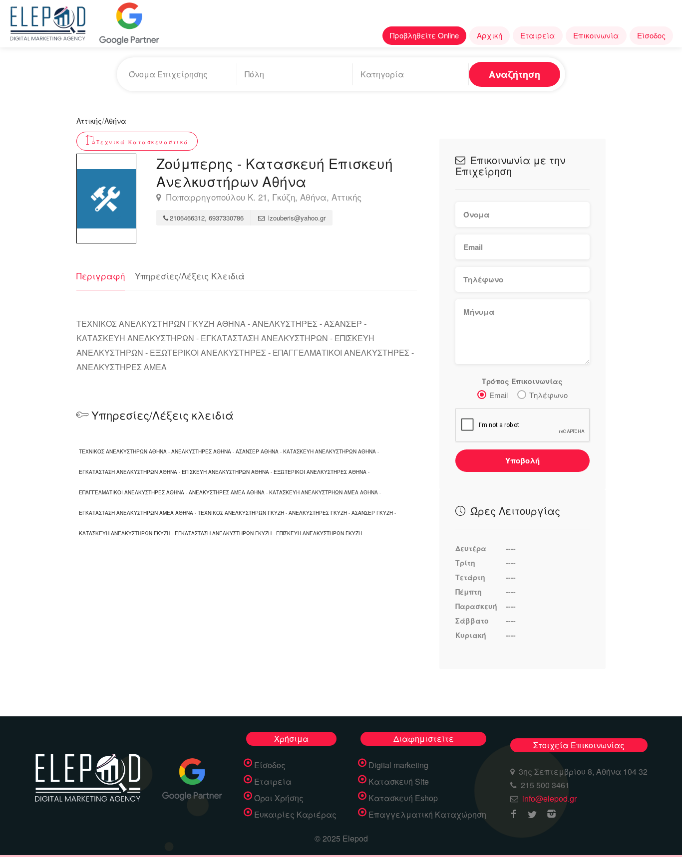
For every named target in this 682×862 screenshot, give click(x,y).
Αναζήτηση (514, 74)
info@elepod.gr (549, 798)
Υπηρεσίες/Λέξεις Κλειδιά (190, 275)
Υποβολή (522, 460)
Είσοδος (651, 35)
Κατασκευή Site (398, 781)
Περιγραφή (100, 275)
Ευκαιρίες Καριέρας (295, 814)
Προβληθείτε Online (424, 35)
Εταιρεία (537, 35)
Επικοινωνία (596, 35)
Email (498, 395)
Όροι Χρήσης (279, 798)
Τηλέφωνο (548, 395)
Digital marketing (398, 765)
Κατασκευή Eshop (403, 798)
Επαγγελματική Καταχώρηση (427, 814)
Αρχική (489, 35)
